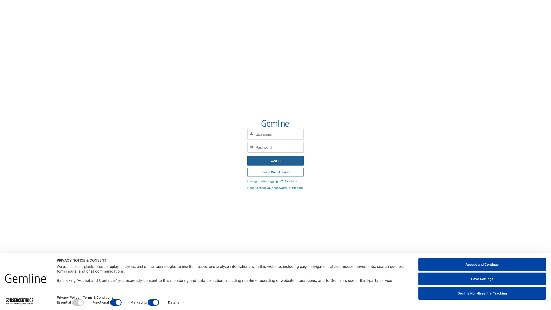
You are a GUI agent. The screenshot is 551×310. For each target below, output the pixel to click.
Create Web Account (275, 172)
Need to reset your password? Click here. (275, 187)
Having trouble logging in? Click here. (272, 181)
